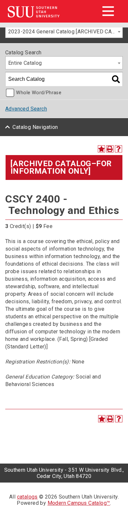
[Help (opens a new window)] (118, 148)
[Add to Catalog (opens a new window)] (101, 148)
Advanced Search (26, 109)
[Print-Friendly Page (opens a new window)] (110, 148)
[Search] (116, 79)
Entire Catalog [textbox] (25, 63)
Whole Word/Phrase (38, 93)
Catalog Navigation (35, 127)
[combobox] (64, 31)
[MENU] (108, 11)
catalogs (27, 497)
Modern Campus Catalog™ (79, 503)
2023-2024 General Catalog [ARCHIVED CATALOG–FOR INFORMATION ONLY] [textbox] (65, 31)
